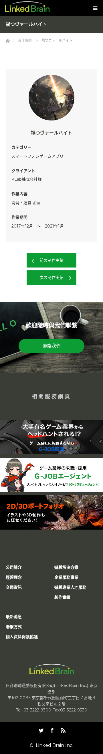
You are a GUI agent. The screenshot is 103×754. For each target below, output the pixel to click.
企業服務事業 (66, 577)
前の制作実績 (51, 260)
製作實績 (62, 597)
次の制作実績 (51, 277)
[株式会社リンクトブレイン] (27, 6)
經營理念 (14, 577)
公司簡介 (14, 567)
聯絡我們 (51, 346)
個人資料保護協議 (22, 636)
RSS (62, 729)
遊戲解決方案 (66, 567)
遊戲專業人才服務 (70, 587)
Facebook (51, 729)
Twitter (40, 729)
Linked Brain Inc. (54, 745)
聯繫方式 (14, 626)
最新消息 (14, 616)
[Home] (7, 39)
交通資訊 (14, 587)
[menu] (95, 8)
